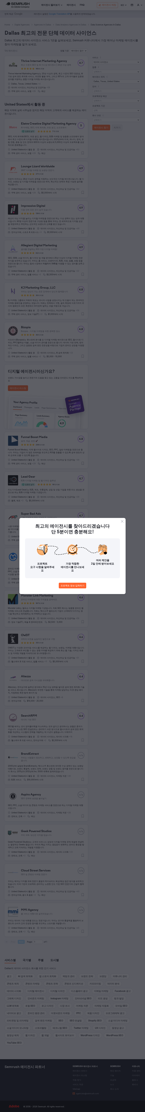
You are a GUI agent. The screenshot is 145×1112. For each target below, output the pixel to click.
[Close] (122, 521)
